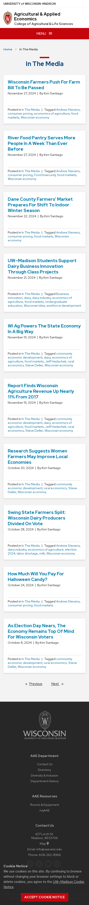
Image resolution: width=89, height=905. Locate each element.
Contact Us (44, 764)
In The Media (31, 109)
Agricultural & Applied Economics (37, 16)
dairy (27, 298)
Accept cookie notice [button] (44, 897)
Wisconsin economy (35, 117)
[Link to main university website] (44, 740)
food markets (66, 175)
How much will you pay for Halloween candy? (36, 576)
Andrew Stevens (68, 109)
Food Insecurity (45, 175)
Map (43, 843)
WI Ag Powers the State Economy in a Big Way (44, 328)
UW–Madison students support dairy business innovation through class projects (42, 266)
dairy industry (41, 298)
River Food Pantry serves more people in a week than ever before (41, 143)
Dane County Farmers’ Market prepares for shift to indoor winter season (40, 204)
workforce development (63, 305)
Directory (44, 770)
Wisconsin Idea (34, 305)
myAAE (45, 810)
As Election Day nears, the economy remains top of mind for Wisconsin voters (41, 631)
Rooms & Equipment (44, 805)
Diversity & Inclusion (44, 775)
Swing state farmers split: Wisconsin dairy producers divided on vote (37, 518)
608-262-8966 (50, 855)
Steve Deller (34, 365)
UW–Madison (29, 4)
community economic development (40, 355)
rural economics (55, 488)
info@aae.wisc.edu (49, 849)
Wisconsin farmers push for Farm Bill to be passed (44, 84)
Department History (45, 781)
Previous (38, 683)
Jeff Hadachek (55, 361)
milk (42, 553)
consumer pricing (20, 113)
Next (59, 683)
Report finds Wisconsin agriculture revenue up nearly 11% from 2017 (41, 391)
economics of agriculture (52, 113)
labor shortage (27, 553)
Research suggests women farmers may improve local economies (38, 456)
